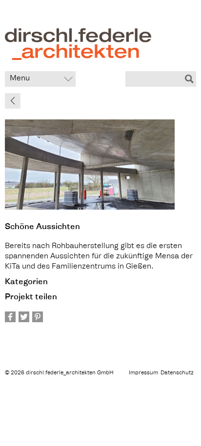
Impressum (143, 373)
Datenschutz (177, 373)
